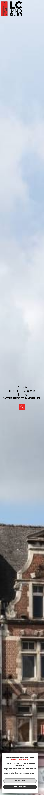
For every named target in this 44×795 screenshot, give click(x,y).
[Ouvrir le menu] (41, 4)
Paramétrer (20, 781)
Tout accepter (20, 787)
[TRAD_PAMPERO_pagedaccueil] (12, 15)
